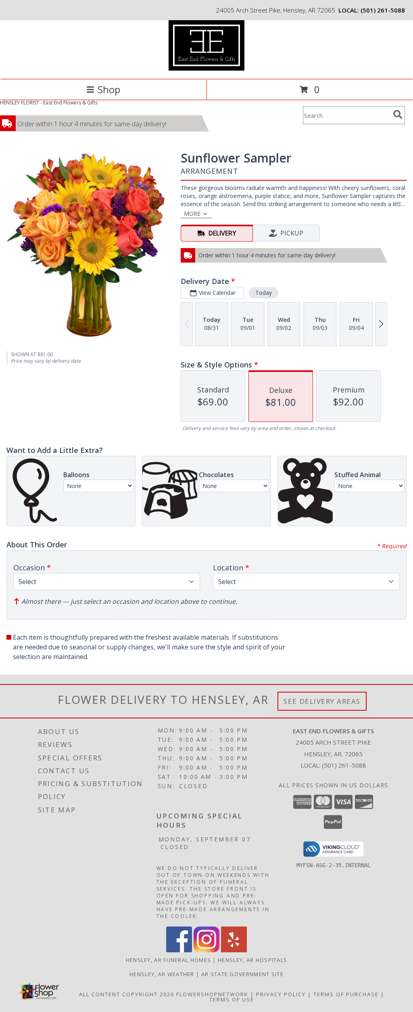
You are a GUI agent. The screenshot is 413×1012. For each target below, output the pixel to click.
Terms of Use (231, 999)
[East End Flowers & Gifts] (206, 68)
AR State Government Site (242, 974)
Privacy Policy (281, 994)
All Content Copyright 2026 (126, 994)
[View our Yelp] (234, 950)
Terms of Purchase (346, 994)
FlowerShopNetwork (212, 994)
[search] (398, 114)
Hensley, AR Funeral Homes (168, 960)
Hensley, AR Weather (161, 974)
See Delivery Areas (322, 701)
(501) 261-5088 (383, 10)
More (192, 213)
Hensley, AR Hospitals (252, 960)
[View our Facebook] (179, 950)
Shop (109, 89)
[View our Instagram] (206, 950)
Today (263, 292)
